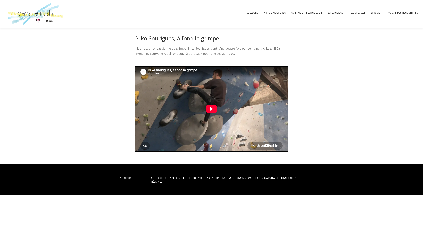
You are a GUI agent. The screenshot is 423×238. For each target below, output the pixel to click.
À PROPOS (125, 177)
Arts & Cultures (275, 13)
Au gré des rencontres (403, 13)
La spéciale (358, 13)
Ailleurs (252, 13)
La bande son (336, 13)
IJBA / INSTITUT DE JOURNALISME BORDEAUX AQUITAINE (247, 177)
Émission (376, 13)
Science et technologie (307, 13)
